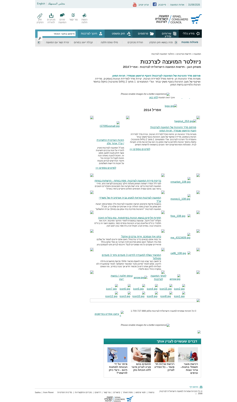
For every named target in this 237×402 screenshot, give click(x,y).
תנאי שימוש (141, 392)
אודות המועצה (177, 4)
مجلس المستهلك (56, 3)
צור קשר (73, 19)
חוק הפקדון (40, 21)
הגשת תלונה (84, 21)
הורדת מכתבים (135, 42)
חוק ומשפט (118, 33)
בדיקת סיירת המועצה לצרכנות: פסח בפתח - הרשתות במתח (128, 180)
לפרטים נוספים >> (140, 149)
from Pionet (48, 392)
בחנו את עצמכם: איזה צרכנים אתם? (141, 236)
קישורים (116, 392)
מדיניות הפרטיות (64, 392)
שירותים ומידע (166, 35)
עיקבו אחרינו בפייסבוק (107, 313)
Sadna (38, 392)
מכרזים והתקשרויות (83, 392)
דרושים (98, 392)
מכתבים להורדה (51, 21)
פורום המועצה (62, 21)
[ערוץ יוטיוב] (134, 6)
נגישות (151, 392)
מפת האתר (128, 392)
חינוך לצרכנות (89, 33)
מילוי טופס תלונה (109, 42)
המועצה (197, 54)
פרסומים (143, 33)
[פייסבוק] (154, 5)
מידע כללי (188, 33)
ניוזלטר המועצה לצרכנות (162, 54)
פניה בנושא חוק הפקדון (161, 42)
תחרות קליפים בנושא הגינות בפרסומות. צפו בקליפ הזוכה (129, 217)
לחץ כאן (153, 97)
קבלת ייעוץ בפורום (83, 42)
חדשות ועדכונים (183, 54)
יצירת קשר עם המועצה (57, 42)
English (41, 3)
